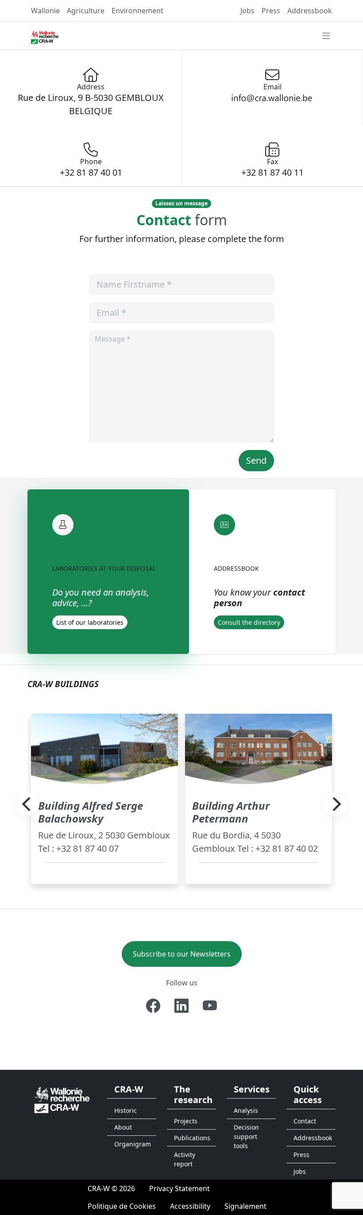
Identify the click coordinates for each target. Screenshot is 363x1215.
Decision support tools (246, 1136)
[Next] (336, 804)
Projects (185, 1121)
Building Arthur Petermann (231, 812)
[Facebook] (153, 1006)
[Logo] (62, 1099)
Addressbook (309, 10)
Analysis (246, 1110)
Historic (125, 1110)
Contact (304, 1121)
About (123, 1127)
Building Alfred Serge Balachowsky (90, 812)
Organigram (132, 1144)
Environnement (137, 10)
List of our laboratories (90, 622)
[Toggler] (326, 36)
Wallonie (45, 10)
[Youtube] (210, 1006)
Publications (192, 1138)
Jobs (247, 10)
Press (271, 10)
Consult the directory (249, 622)
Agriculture (85, 10)
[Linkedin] (181, 1006)
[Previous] (27, 804)
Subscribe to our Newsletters (182, 954)
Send (256, 460)
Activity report (184, 1159)
